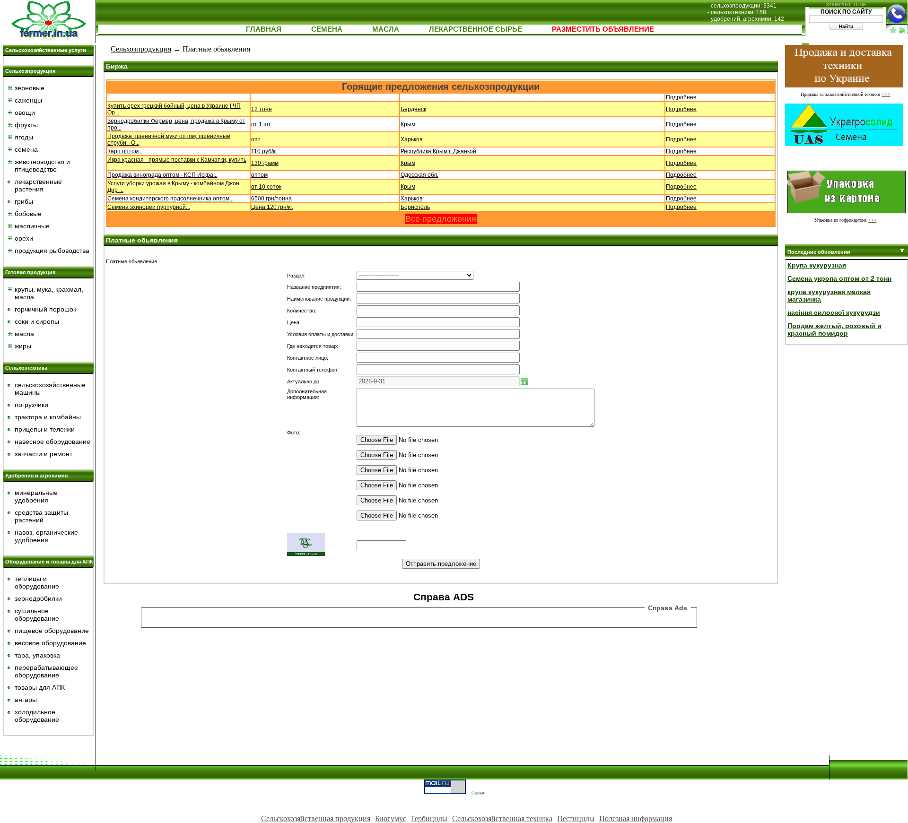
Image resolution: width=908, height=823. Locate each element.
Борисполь (415, 207)
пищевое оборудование (52, 630)
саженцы (28, 100)
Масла (385, 29)
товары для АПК (40, 687)
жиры (23, 346)
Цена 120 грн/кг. (272, 207)
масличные (32, 226)
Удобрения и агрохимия (36, 475)
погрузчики (31, 404)
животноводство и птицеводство (42, 165)
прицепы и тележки (45, 429)
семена (26, 149)
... (109, 97)
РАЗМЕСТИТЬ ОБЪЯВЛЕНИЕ (603, 29)
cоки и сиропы (37, 321)
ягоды (24, 137)
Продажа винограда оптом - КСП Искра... (162, 175)
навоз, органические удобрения (46, 536)
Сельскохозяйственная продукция (315, 818)
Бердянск (413, 109)
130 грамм (265, 163)
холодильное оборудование (37, 715)
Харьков (411, 139)
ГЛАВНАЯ (263, 29)
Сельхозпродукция (30, 71)
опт (256, 139)
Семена (326, 29)
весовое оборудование (50, 643)
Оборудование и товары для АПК (49, 561)
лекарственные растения (38, 185)
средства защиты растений (41, 516)
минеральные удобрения (36, 496)
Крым (408, 124)
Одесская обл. (419, 175)
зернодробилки (38, 598)
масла (24, 334)
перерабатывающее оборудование (46, 671)
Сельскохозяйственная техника (502, 818)
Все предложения (440, 219)
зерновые (29, 88)
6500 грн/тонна (271, 198)
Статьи (477, 792)
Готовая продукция (30, 272)
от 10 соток (266, 186)
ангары (26, 699)
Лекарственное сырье (475, 29)
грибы (24, 201)
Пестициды (575, 818)
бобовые (28, 213)
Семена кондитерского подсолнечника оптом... (170, 198)
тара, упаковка (37, 655)
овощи (25, 112)
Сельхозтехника (26, 368)
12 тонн (261, 109)
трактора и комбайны (48, 417)
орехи (24, 238)
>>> (886, 94)
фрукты (26, 125)
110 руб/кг (264, 151)
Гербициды (429, 818)
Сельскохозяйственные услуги (45, 50)
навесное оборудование (52, 441)
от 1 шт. (261, 124)
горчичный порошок (45, 309)
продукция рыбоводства (52, 250)
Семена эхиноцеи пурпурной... (148, 207)
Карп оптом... (125, 151)
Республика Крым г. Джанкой (438, 151)
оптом (259, 175)
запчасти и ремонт (43, 454)
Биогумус (390, 818)
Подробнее (681, 97)
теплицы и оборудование (37, 582)
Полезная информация (635, 818)
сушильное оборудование (37, 614)
